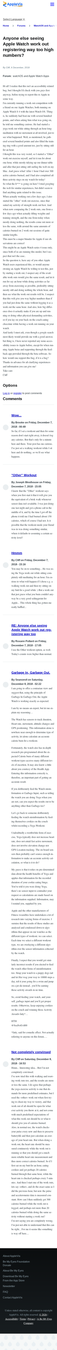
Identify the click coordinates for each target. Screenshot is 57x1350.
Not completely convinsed (31, 1052)
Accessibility (11, 1318)
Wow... (16, 415)
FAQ (5, 1292)
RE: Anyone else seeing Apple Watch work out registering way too (31, 630)
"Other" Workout (24, 475)
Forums (21, 25)
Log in (6, 393)
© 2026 (43, 1314)
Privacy (31, 1318)
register (17, 393)
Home (6, 25)
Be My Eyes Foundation (16, 1261)
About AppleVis (11, 1256)
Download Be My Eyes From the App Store (15, 1278)
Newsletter (9, 1286)
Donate (7, 1265)
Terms (23, 1318)
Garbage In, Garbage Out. (30, 672)
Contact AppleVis (12, 1297)
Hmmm (16, 553)
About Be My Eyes (13, 1270)
